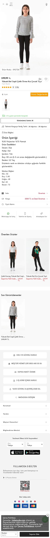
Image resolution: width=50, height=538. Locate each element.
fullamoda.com (18, 520)
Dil (28, 443)
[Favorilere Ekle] (46, 79)
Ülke (9, 443)
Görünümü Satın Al (25, 120)
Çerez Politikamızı (26, 526)
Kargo (25, 199)
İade (25, 193)
